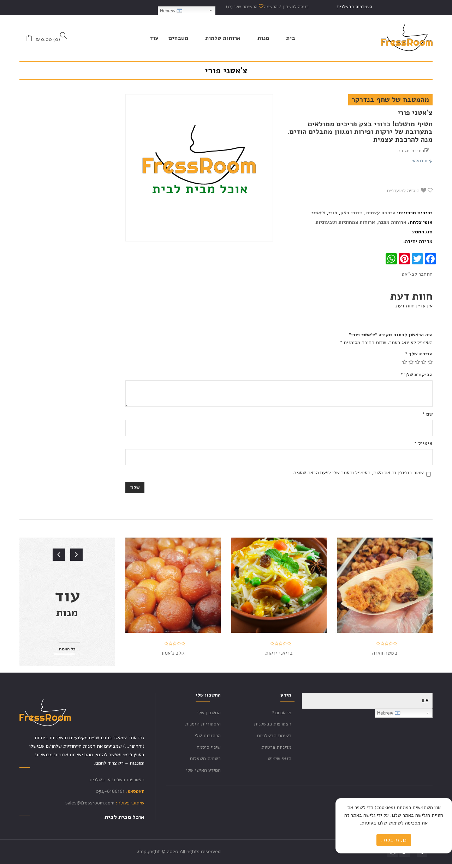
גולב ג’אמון (173, 652)
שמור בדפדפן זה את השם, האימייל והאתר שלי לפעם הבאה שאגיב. (358, 472)
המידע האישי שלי (203, 770)
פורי (332, 212)
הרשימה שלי (242, 7)
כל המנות (67, 649)
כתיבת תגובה (411, 150)
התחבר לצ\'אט (417, 274)
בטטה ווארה (385, 652)
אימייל (423, 443)
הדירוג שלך (419, 353)
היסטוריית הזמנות (203, 724)
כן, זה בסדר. (393, 840)
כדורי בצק (351, 212)
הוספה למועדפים (404, 190)
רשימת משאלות (205, 758)
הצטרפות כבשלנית (354, 7)
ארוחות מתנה (392, 222)
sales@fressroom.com (89, 802)
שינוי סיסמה (209, 747)
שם (427, 414)
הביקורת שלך (416, 374)
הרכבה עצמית (381, 212)
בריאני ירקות (279, 652)
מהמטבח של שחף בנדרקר (390, 99)
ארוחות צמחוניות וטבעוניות (345, 222)
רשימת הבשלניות (274, 735)
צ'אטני (318, 212)
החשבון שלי (209, 712)
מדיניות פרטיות (276, 747)
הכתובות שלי (208, 735)
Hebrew (168, 10)
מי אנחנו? (281, 712)
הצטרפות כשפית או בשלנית (116, 779)
